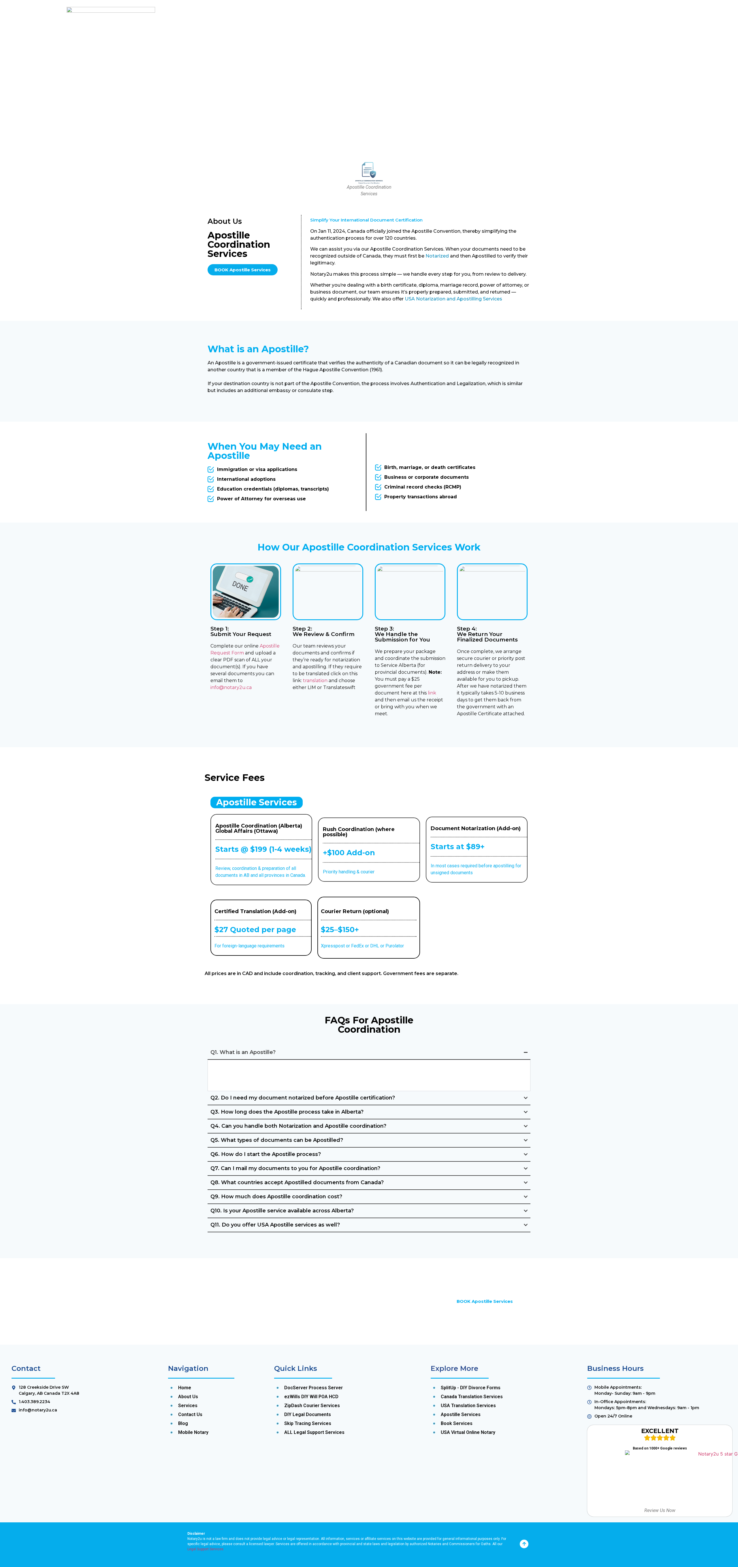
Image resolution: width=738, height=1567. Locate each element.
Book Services (464, 35)
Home (330, 35)
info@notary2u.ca (231, 687)
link (432, 693)
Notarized (437, 256)
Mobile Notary (421, 35)
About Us (357, 35)
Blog (495, 35)
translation (315, 680)
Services (386, 35)
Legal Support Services (205, 1549)
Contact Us (522, 35)
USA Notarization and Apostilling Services (453, 299)
